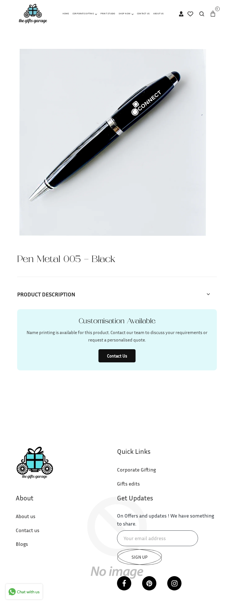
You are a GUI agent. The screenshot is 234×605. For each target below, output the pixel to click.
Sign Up (140, 557)
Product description (46, 294)
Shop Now (125, 13)
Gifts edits (128, 483)
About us (25, 516)
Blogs (22, 544)
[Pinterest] (149, 583)
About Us (158, 13)
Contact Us (143, 13)
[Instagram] (174, 583)
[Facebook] (124, 583)
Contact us (27, 530)
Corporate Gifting (83, 13)
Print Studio (107, 13)
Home (65, 13)
